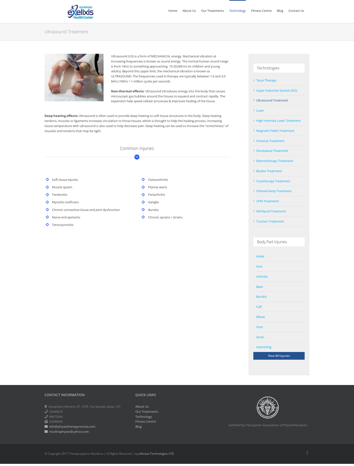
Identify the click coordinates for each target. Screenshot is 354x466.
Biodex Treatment (269, 171)
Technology (143, 416)
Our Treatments (146, 411)
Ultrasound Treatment (272, 100)
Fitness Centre (145, 421)
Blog (138, 426)
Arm (259, 266)
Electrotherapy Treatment (274, 161)
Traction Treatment (270, 221)
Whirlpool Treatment (271, 211)
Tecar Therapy (266, 80)
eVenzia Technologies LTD (156, 454)
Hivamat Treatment (270, 141)
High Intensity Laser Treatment (278, 120)
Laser (260, 110)
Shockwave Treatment (272, 151)
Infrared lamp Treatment (274, 191)
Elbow (260, 317)
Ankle (260, 256)
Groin (260, 337)
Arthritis (262, 276)
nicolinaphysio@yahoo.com (68, 431)
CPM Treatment (267, 201)
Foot (259, 327)
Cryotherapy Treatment (273, 181)
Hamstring (263, 347)
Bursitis (261, 296)
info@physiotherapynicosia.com (71, 426)
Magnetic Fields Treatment (275, 130)
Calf (259, 306)
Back (259, 286)
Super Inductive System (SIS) (276, 90)
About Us (142, 406)
